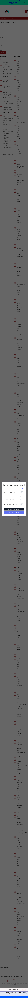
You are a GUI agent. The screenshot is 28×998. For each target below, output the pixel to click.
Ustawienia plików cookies (13, 485)
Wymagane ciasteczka (11, 488)
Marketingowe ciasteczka (12, 492)
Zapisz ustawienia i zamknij (14, 509)
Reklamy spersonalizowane (12, 504)
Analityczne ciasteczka (11, 496)
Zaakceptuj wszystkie (14, 512)
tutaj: (17, 989)
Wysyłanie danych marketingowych (10, 500)
